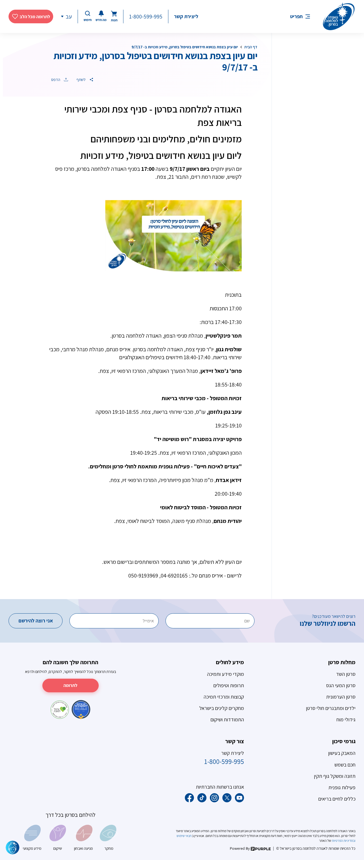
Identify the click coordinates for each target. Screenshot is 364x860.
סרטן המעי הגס (340, 685)
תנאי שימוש (184, 836)
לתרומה (70, 685)
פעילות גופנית (341, 787)
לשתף (81, 79)
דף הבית (250, 46)
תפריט (296, 16)
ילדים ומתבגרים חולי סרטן (330, 708)
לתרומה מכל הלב (35, 17)
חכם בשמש (344, 764)
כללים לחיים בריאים (336, 798)
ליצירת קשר (186, 16)
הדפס (56, 79)
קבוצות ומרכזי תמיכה (224, 696)
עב (69, 16)
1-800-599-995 (145, 16)
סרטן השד (345, 674)
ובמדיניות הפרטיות (343, 840)
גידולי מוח (345, 719)
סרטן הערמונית (340, 696)
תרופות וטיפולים (228, 685)
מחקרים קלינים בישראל (221, 708)
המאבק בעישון (341, 753)
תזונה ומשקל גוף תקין (334, 776)
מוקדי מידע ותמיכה (225, 674)
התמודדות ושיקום (227, 719)
